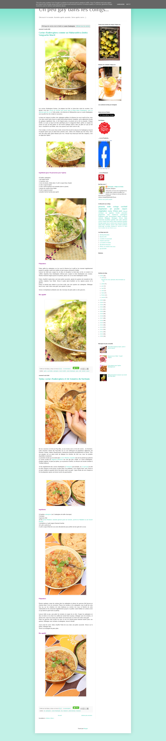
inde (80, 371)
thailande (119, 221)
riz (107, 213)
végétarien (104, 209)
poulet (118, 209)
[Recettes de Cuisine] (104, 133)
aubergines (56, 371)
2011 (101, 331)
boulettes (108, 219)
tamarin (84, 371)
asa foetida (50, 371)
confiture (124, 216)
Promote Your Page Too (103, 168)
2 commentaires (67, 368)
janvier (103, 297)
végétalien (103, 211)
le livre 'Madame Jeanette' (67, 458)
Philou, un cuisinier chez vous (107, 246)
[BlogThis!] (83, 369)
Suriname (78, 710)
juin (102, 286)
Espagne (124, 221)
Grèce (121, 218)
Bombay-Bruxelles (104, 235)
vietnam (124, 219)
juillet (103, 283)
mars (102, 293)
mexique (102, 213)
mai (102, 288)
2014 (101, 325)
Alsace (111, 221)
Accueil (60, 715)
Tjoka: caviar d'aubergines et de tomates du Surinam (64, 379)
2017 (101, 318)
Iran (109, 214)
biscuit (125, 211)
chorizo (113, 224)
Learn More (120, 4)
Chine (116, 211)
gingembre (102, 214)
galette (113, 219)
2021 (101, 309)
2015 (101, 322)
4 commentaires (67, 708)
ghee (77, 371)
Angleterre (102, 216)
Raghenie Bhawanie (57, 459)
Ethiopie (108, 224)
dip (62, 710)
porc (121, 211)
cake (120, 219)
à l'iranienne (68, 466)
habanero (65, 710)
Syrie (99, 227)
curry (110, 211)
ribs (107, 227)
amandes (124, 213)
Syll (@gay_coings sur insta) (115, 186)
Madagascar (114, 226)
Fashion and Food (104, 240)
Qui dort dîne (103, 248)
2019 (101, 313)
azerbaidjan (108, 226)
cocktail (124, 207)
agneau (112, 213)
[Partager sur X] (86, 369)
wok (117, 219)
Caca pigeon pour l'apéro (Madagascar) (114, 366)
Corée (119, 213)
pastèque (124, 224)
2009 (101, 336)
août (102, 277)
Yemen (111, 227)
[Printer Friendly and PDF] (76, 368)
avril (102, 290)
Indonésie (101, 219)
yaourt (87, 371)
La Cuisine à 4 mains (105, 242)
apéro (45, 371)
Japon (124, 209)
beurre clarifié (62, 371)
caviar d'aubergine (71, 371)
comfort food (106, 221)
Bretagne (115, 218)
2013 (101, 327)
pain (107, 216)
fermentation (113, 216)
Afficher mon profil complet (105, 199)
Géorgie (100, 223)
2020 (101, 311)
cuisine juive (113, 223)
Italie (125, 218)
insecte (114, 227)
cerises (100, 221)
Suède (120, 224)
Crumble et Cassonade (106, 238)
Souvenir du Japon (122, 226)
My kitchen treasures (105, 244)
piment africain (72, 710)
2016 (101, 320)
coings (117, 207)
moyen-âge (101, 226)
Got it (128, 4)
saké (116, 224)
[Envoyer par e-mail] (81, 369)
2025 (101, 300)
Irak (109, 227)
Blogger (86, 728)
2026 (101, 275)
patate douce (106, 223)
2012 (101, 329)
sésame (101, 218)
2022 (101, 307)
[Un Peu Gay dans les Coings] (104, 167)
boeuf (120, 216)
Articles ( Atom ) (50, 718)
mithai (100, 224)
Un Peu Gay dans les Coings (105, 140)
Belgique (108, 218)
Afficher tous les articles (83, 26)
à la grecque (85, 466)
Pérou (104, 224)
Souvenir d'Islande (122, 223)
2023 (101, 304)
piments (102, 207)
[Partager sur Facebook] (88, 369)
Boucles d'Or (103, 236)
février (103, 295)
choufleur (103, 227)
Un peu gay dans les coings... (74, 9)
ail (44, 710)
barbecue (116, 214)
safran (115, 221)
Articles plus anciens (86, 715)
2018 (101, 316)
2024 (101, 302)
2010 (101, 334)
